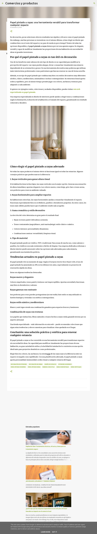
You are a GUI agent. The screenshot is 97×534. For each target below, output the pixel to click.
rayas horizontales (63, 367)
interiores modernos (65, 364)
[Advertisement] (48, 407)
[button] (11, 31)
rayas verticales (76, 367)
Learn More (45, 532)
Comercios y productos (21, 3)
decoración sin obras (35, 364)
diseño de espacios (50, 364)
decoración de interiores (19, 364)
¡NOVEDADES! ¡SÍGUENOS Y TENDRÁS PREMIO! (40, 481)
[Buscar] (94, 3)
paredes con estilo (48, 367)
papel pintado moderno (18, 367)
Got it (54, 532)
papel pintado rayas (34, 367)
